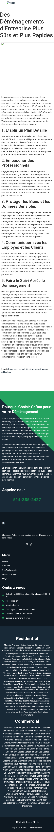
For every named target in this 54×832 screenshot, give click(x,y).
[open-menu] (51, 3)
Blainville (24, 676)
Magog (29, 779)
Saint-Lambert (44, 687)
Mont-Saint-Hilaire (34, 698)
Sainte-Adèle (23, 770)
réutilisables (5, 372)
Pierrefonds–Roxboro (14, 656)
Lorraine (10, 678)
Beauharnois (43, 701)
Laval (47, 670)
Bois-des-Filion (20, 678)
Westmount (30, 670)
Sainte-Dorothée (44, 673)
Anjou (31, 645)
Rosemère (46, 676)
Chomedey (7, 673)
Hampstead (10, 670)
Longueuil (25, 687)
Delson (17, 695)
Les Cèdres (21, 709)
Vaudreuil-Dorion (31, 704)
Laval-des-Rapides (20, 673)
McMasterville (15, 701)
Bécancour (10, 785)
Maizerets (27, 806)
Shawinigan (41, 785)
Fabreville (30, 794)
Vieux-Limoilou (39, 803)
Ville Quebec (29, 797)
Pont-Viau (33, 673)
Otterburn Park (11, 743)
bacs (10, 369)
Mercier (16, 712)
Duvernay (7, 676)
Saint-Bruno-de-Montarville (27, 690)
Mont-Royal (20, 670)
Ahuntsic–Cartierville (20, 645)
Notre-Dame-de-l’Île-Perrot (21, 706)
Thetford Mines (39, 788)
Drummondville (32, 782)
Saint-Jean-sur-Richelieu (30, 695)
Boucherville (10, 690)
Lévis (15, 788)
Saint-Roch (26, 803)
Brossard (34, 687)
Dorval (13, 665)
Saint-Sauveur (10, 770)
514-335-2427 (27, 499)
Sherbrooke (20, 779)
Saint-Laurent (40, 659)
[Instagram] (27, 545)
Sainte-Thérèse (35, 676)
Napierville (33, 712)
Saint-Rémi (24, 712)
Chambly (44, 695)
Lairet (48, 803)
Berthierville (8, 779)
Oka (19, 687)
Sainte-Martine (30, 755)
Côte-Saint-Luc (41, 667)
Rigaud (41, 709)
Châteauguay (32, 701)
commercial (19, 369)
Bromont (8, 782)
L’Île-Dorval (39, 670)
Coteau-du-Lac (10, 709)
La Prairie (25, 692)
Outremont (43, 653)
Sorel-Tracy (40, 794)
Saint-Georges (25, 788)
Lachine (25, 648)
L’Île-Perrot (19, 749)
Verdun (14, 662)
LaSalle (32, 648)
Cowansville (45, 779)
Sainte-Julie (44, 690)
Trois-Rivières (28, 785)
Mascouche (42, 678)
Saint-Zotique (32, 709)
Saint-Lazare (44, 706)
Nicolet (19, 785)
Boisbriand (16, 676)
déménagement (33, 369)
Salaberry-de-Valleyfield (14, 704)
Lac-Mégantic (18, 782)
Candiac (17, 692)
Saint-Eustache (43, 681)
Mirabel (21, 684)
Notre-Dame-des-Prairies (17, 776)
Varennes (10, 692)
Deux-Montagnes (10, 684)
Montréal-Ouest (28, 667)
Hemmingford (27, 715)
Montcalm (16, 803)
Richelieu (15, 698)
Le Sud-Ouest (13, 650)
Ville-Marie (22, 662)
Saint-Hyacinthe (38, 791)
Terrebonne (32, 678)
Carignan (7, 698)
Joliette (46, 773)
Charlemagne (19, 681)
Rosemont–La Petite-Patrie (23, 659)
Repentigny (9, 681)
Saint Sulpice (24, 791)
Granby (36, 779)
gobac (44, 369)
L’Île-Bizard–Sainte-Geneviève (31, 650)
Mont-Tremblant (37, 770)
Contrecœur (17, 797)
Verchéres (13, 791)
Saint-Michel (43, 712)
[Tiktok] (31, 545)
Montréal (8, 645)
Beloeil (24, 701)
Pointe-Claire (29, 665)
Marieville (23, 698)
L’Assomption (31, 681)
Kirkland (20, 665)
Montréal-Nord (33, 653)
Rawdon (32, 776)
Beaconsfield (40, 665)
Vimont (22, 794)
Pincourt (42, 704)
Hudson (35, 706)
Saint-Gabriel (43, 776)
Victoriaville (45, 782)
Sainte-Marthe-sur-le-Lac (35, 684)
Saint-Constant (35, 692)
